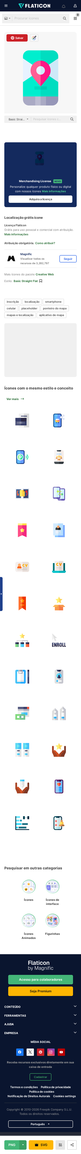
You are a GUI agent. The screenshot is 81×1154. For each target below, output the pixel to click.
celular (11, 308)
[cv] (22, 566)
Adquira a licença (40, 199)
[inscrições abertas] (58, 640)
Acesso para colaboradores (40, 979)
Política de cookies (41, 1091)
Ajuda (9, 1024)
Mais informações (54, 191)
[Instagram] (51, 1052)
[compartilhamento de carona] (58, 420)
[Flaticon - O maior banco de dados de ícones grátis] (35, 5)
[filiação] (58, 749)
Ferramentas (15, 1015)
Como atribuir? (45, 243)
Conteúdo (12, 1006)
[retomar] (22, 420)
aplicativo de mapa (51, 315)
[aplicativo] (58, 457)
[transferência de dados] (58, 493)
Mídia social (41, 1042)
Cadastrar (40, 1077)
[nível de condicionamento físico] (22, 823)
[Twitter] (30, 1052)
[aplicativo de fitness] (58, 786)
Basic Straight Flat (26, 281)
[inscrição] (58, 603)
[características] (22, 640)
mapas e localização (20, 315)
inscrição (13, 301)
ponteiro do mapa (55, 308)
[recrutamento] (58, 530)
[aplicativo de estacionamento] (22, 457)
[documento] (22, 493)
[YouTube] (61, 1052)
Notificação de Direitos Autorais (29, 1096)
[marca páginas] (22, 530)
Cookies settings (64, 1096)
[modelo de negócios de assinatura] (22, 713)
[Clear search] (55, 18)
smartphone (53, 301)
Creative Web (45, 274)
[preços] (58, 713)
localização (32, 301)
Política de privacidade (56, 1087)
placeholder (29, 308)
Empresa (11, 1033)
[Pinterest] (40, 1052)
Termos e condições (24, 1087)
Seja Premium (40, 991)
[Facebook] (20, 1052)
